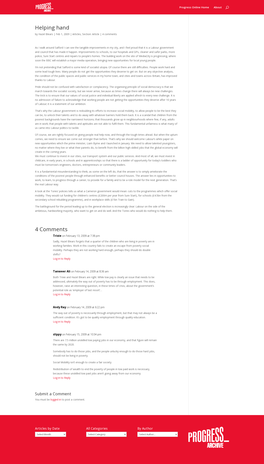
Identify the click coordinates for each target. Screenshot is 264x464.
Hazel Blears (45, 34)
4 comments (109, 34)
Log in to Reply (61, 258)
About (218, 7)
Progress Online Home (194, 7)
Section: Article (90, 34)
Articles (76, 34)
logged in (55, 399)
